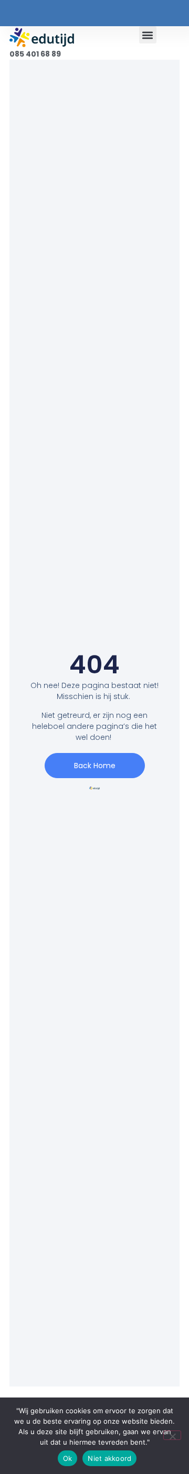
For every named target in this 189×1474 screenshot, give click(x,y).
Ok (67, 1458)
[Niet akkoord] (172, 1435)
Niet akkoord (109, 1458)
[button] (147, 34)
